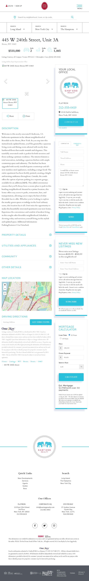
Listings (12, 361)
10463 (40, 361)
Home (4, 361)
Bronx (25, 361)
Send (71, 217)
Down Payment (64, 353)
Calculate (71, 377)
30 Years (74, 335)
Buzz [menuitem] (25, 488)
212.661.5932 (45, 510)
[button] (72, 17)
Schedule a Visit (77, 144)
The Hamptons (67, 29)
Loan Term (63, 335)
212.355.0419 (22, 514)
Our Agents (63, 128)
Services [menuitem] (25, 481)
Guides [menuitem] (25, 486)
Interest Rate (63, 363)
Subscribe (71, 302)
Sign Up (19, 6)
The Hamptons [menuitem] (65, 481)
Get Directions (40, 322)
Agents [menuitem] (25, 483)
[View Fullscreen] (5, 293)
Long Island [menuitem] (65, 478)
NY (19, 361)
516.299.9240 (68, 514)
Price (61, 344)
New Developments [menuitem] (25, 478)
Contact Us (71, 122)
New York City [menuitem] (65, 483)
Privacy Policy (76, 208)
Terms (72, 573)
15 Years (65, 339)
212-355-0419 (67, 108)
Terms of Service (76, 227)
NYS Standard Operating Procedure (61, 573)
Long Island (15, 29)
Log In (10, 6)
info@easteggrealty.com (45, 507)
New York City (42, 29)
